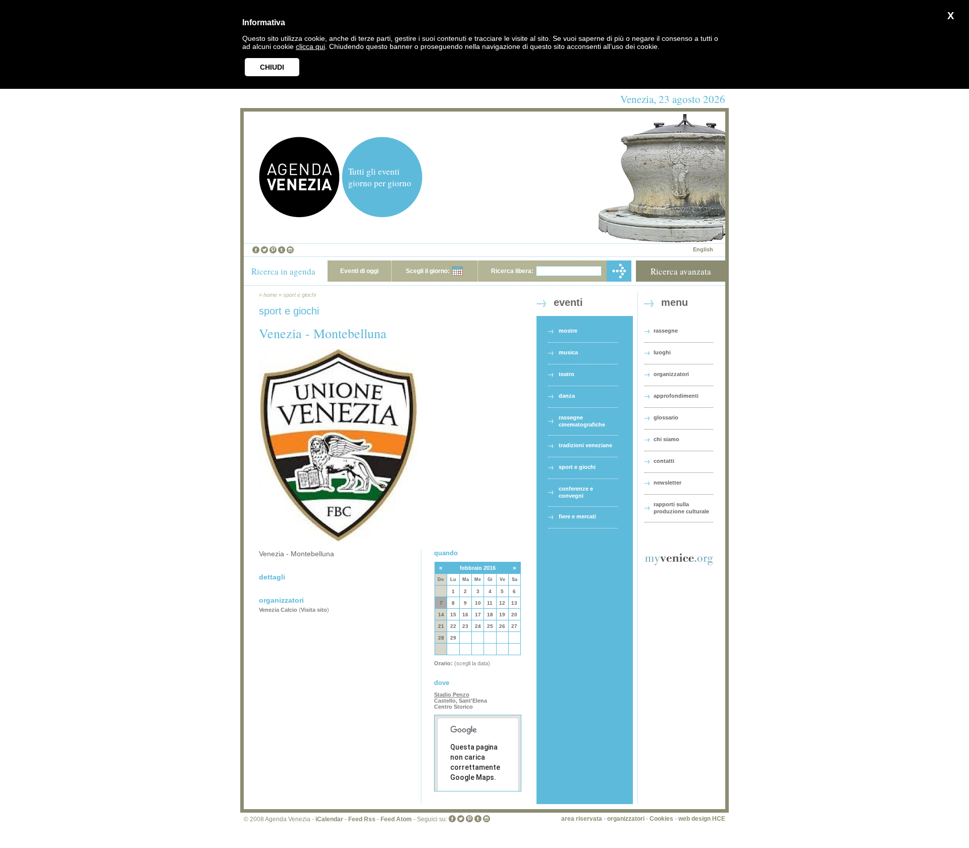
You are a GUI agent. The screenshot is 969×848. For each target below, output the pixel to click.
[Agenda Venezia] (299, 214)
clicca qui (310, 46)
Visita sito (314, 610)
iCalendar (329, 819)
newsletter (667, 483)
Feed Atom (396, 819)
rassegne (666, 331)
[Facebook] (255, 250)
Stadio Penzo (451, 695)
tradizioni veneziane (585, 445)
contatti (664, 461)
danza (567, 396)
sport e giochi (299, 295)
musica (568, 352)
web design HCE (701, 818)
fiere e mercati (577, 516)
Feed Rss (361, 819)
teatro (566, 374)
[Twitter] (264, 250)
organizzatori (671, 374)
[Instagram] (290, 250)
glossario (666, 417)
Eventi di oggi (359, 271)
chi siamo (666, 439)
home (270, 295)
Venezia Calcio (278, 610)
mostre (568, 331)
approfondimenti (676, 396)
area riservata (581, 818)
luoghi (662, 352)
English (703, 249)
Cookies (661, 818)
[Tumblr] (281, 250)
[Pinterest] (273, 250)
